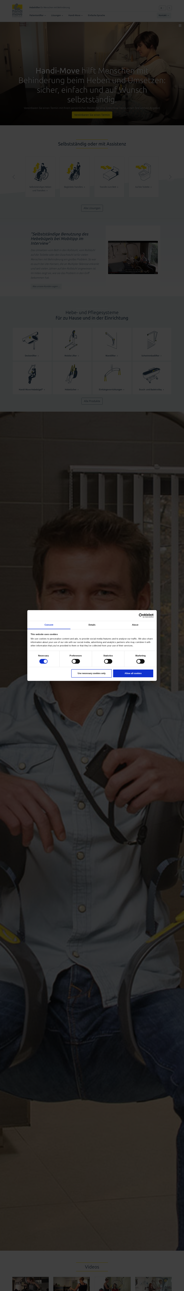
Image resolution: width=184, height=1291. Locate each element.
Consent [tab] (49, 625)
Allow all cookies (133, 673)
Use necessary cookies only (92, 673)
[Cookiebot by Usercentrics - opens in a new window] (141, 615)
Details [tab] (92, 625)
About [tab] (135, 625)
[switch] (76, 661)
